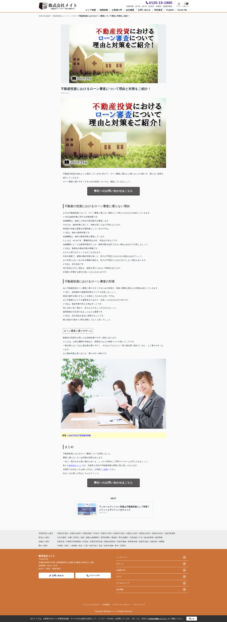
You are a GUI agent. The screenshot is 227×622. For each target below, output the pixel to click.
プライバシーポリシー (122, 605)
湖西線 (161, 541)
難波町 (115, 537)
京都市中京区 (118, 533)
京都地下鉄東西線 (73, 541)
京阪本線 (61, 541)
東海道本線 (133, 541)
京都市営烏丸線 (96, 541)
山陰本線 (154, 541)
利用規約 (106, 605)
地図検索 (104, 10)
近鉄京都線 (122, 541)
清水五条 (93, 546)
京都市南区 (87, 533)
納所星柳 (158, 537)
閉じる (191, 619)
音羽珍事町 (105, 537)
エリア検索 (90, 10)
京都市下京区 (106, 533)
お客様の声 (117, 10)
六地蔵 (60, 546)
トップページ (121, 557)
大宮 (86, 546)
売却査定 (158, 10)
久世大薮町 (62, 537)
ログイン (179, 6)
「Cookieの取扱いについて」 (157, 619)
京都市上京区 (131, 533)
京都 (66, 546)
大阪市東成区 (169, 533)
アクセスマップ (122, 583)
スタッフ (119, 564)
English (170, 10)
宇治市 (96, 533)
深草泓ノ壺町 (79, 537)
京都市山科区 (75, 533)
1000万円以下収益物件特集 (79, 435)
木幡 (70, 537)
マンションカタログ (91, 605)
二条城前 (73, 546)
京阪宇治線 (144, 541)
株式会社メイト (75, 465)
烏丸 (80, 546)
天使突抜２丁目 (136, 537)
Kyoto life (182, 10)
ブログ (119, 577)
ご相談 (105, 469)
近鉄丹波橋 (108, 546)
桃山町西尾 (149, 537)
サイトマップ (140, 605)
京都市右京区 (144, 533)
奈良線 (85, 541)
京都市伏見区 (62, 533)
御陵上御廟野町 (92, 537)
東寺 (116, 546)
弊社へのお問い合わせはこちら (113, 190)
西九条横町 (123, 537)
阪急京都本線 (110, 541)
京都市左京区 (157, 533)
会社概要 (130, 10)
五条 (100, 546)
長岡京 (123, 546)
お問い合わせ (144, 10)
